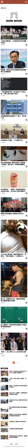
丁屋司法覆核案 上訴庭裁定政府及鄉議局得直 (13, 42)
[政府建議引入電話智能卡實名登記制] (4, 423)
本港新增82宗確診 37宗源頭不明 (11, 140)
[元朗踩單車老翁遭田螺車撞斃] (4, 430)
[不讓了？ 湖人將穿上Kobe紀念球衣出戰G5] (14, 341)
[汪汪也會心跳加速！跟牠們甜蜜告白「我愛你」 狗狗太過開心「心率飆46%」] (14, 236)
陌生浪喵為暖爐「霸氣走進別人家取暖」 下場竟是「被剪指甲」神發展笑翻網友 (14, 163)
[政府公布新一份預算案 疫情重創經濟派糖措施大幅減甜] (4, 394)
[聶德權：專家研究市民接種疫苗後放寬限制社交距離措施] (14, 58)
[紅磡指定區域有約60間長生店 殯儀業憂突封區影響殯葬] (4, 437)
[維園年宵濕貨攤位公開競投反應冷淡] (14, 204)
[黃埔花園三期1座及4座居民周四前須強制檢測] (4, 401)
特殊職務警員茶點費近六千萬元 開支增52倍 (13, 117)
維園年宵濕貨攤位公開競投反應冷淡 (12, 214)
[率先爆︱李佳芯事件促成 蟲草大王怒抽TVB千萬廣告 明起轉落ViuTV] (4, 373)
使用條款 (16, 444)
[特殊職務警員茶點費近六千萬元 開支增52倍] (14, 107)
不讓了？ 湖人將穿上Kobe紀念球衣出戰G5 (13, 353)
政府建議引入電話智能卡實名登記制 (17, 421)
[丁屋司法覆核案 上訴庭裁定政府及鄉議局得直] (14, 33)
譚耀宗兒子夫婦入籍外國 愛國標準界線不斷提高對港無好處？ (18, 415)
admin (3, 44)
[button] (25, 2)
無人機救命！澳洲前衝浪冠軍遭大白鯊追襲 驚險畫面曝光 (13, 326)
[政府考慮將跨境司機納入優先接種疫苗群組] (4, 409)
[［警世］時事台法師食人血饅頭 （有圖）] (4, 380)
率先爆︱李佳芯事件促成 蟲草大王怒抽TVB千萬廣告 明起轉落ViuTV (17, 372)
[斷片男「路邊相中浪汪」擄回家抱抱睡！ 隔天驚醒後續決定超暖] (14, 279)
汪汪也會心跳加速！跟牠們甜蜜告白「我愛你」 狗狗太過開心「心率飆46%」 (13, 255)
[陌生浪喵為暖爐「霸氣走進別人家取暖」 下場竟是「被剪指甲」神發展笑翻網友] (14, 153)
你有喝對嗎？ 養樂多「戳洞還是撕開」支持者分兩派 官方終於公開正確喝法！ (13, 190)
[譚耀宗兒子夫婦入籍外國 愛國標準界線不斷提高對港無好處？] (4, 416)
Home (2, 5)
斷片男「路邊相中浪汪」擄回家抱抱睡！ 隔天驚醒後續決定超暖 (14, 300)
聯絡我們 (11, 444)
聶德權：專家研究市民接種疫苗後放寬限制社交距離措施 (13, 71)
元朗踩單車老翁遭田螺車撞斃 (16, 428)
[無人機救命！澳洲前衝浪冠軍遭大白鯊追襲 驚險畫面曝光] (14, 315)
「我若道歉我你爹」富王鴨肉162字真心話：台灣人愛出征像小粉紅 (13, 93)
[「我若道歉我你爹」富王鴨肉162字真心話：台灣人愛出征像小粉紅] (14, 84)
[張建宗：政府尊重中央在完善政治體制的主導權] (4, 388)
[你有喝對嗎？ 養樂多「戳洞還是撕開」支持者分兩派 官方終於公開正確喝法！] (14, 179)
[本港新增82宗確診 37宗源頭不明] (14, 131)
